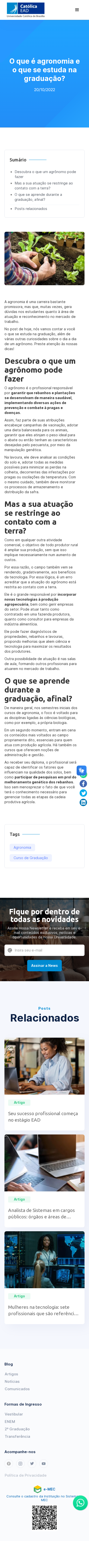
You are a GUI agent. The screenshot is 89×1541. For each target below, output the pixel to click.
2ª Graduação (17, 1429)
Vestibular (14, 1414)
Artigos (11, 1374)
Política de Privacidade (25, 1475)
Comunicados (17, 1389)
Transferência (17, 1436)
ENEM (10, 1421)
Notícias (12, 1381)
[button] (77, 9)
